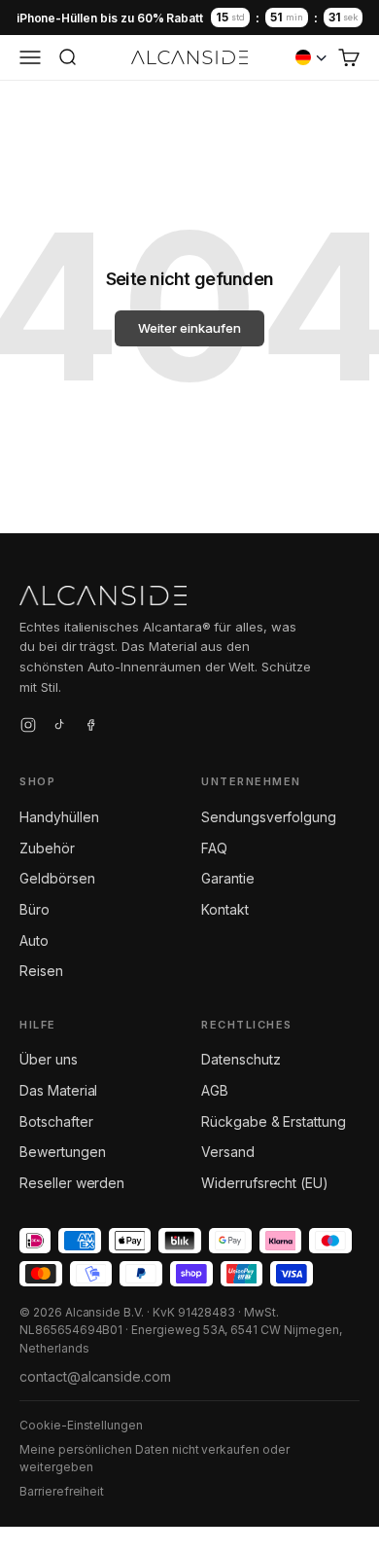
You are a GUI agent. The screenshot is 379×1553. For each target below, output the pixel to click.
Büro (34, 909)
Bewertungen (62, 1151)
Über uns (48, 1059)
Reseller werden (71, 1182)
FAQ (214, 848)
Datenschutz (240, 1059)
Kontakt (225, 909)
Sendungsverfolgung (268, 817)
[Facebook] (90, 727)
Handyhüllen (58, 817)
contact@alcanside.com (95, 1376)
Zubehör (47, 848)
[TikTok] (59, 727)
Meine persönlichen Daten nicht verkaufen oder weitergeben (154, 1458)
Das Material (58, 1090)
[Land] (311, 57)
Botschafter (55, 1121)
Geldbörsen (57, 878)
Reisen (41, 970)
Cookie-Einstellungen (81, 1425)
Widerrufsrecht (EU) (264, 1182)
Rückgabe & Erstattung (273, 1121)
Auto (34, 940)
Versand (228, 1151)
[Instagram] (28, 727)
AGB (214, 1090)
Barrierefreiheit (61, 1491)
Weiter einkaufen (189, 328)
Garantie (228, 878)
